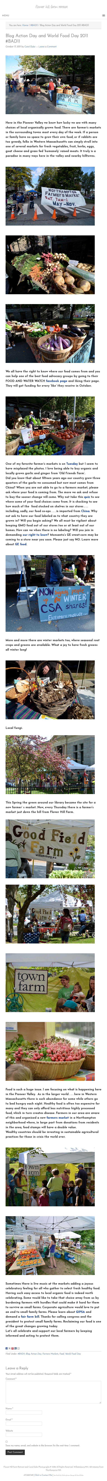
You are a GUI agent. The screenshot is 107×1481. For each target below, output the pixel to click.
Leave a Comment (47, 47)
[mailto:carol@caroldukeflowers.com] (18, 1348)
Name (9, 1409)
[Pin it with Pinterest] (12, 1348)
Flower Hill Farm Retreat (53, 8)
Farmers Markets (50, 1354)
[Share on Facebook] (7, 1348)
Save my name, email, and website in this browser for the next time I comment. (43, 1446)
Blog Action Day (33, 1354)
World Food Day (73, 1354)
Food (61, 1354)
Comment (11, 1379)
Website (9, 1431)
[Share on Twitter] (9, 1348)
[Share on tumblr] (15, 1348)
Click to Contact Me (43, 1475)
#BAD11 (21, 1354)
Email (9, 1420)
